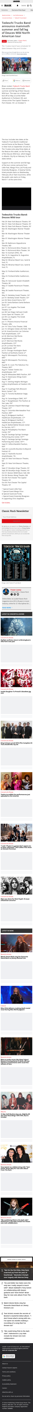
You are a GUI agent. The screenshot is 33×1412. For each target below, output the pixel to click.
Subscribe (24, 5)
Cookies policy (6, 1380)
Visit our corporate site (9, 1350)
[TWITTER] (12, 594)
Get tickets (6, 503)
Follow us (17, 80)
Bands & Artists (6, 15)
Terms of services (24, 526)
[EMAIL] (18, 594)
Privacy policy (6, 1376)
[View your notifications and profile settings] (17, 5)
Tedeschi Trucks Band (20, 18)
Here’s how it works (22, 54)
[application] (16, 196)
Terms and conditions (9, 1372)
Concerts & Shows (7, 18)
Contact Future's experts (9, 1368)
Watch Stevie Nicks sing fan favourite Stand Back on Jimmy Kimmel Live (16, 1305)
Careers (4, 1388)
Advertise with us (7, 1392)
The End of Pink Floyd (18, 10)
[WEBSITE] (15, 594)
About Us (5, 1364)
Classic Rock (22, 40)
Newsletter (27, 80)
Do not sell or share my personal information (16, 1396)
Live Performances (18, 15)
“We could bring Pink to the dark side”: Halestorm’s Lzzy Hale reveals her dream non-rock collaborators (16, 1334)
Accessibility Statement (9, 1384)
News (4, 41)
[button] (2, 5)
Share (6, 80)
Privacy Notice (26, 528)
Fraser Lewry (13, 40)
